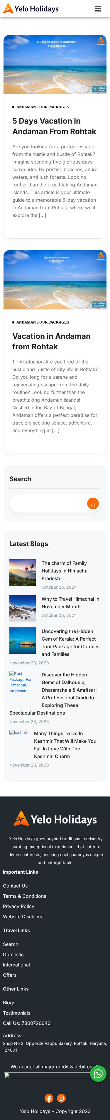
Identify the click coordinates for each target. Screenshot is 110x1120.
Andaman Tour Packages (42, 107)
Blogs (9, 1003)
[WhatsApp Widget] (98, 1073)
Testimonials (16, 1013)
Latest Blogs (28, 544)
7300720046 (36, 1023)
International (16, 965)
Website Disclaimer (24, 916)
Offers (9, 975)
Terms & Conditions (24, 896)
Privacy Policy (18, 906)
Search (20, 479)
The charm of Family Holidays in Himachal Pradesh (65, 570)
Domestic (13, 954)
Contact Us (15, 886)
